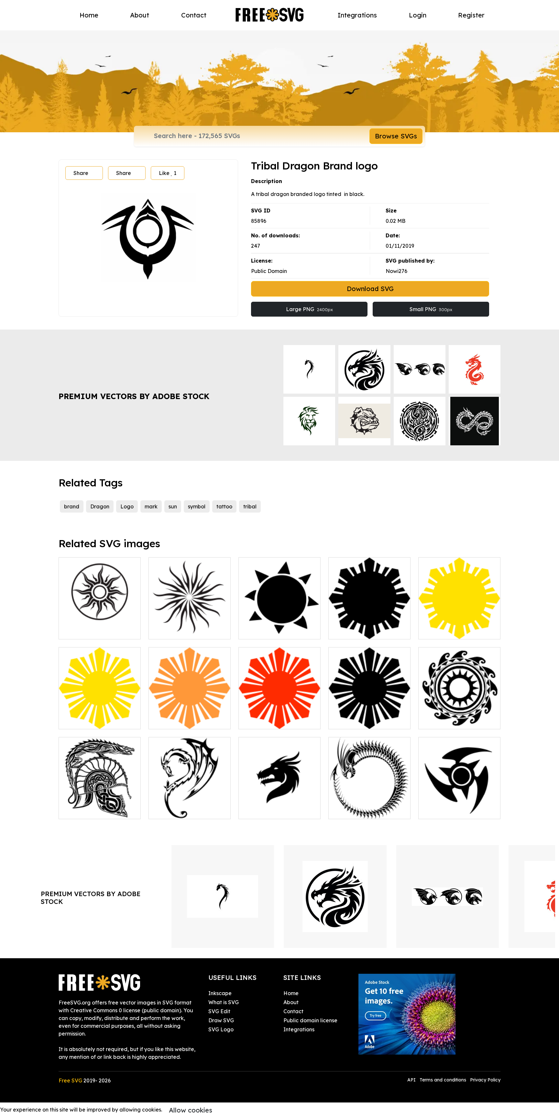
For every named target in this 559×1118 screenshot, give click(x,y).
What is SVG (223, 1002)
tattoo (224, 506)
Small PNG (431, 309)
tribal (250, 506)
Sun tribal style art (88, 630)
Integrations (357, 15)
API (412, 1080)
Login (417, 15)
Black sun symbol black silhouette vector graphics (369, 716)
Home (89, 15)
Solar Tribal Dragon (180, 810)
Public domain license (310, 1020)
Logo (127, 506)
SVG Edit (219, 1011)
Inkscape (220, 993)
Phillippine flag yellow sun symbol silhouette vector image (100, 712)
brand (71, 506)
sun (173, 506)
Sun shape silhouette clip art (190, 626)
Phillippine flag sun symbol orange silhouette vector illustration (189, 712)
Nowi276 (396, 271)
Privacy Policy (485, 1080)
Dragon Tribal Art (87, 810)
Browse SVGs (396, 136)
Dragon (99, 506)
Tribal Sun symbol (447, 720)
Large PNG (309, 309)
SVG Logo (221, 1029)
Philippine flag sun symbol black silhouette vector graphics (369, 623)
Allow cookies (190, 1110)
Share (80, 173)
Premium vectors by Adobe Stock (134, 396)
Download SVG (370, 289)
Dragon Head (263, 810)
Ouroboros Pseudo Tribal (366, 810)
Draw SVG (221, 1020)
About (139, 15)
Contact (193, 15)
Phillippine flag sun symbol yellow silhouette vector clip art (459, 623)
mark (151, 506)
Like (167, 173)
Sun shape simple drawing (278, 630)
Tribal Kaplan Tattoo (451, 810)
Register (471, 15)
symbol (196, 506)
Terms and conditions (443, 1080)
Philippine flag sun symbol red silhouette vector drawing (279, 712)
